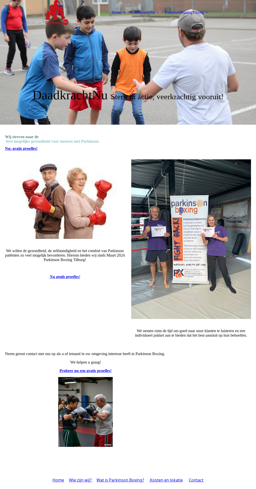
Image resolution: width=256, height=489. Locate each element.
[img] (57, 12)
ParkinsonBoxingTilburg (184, 12)
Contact (196, 480)
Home (117, 12)
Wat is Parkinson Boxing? (120, 480)
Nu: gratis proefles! (21, 148)
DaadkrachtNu (143, 12)
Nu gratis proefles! (65, 277)
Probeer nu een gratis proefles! (86, 371)
